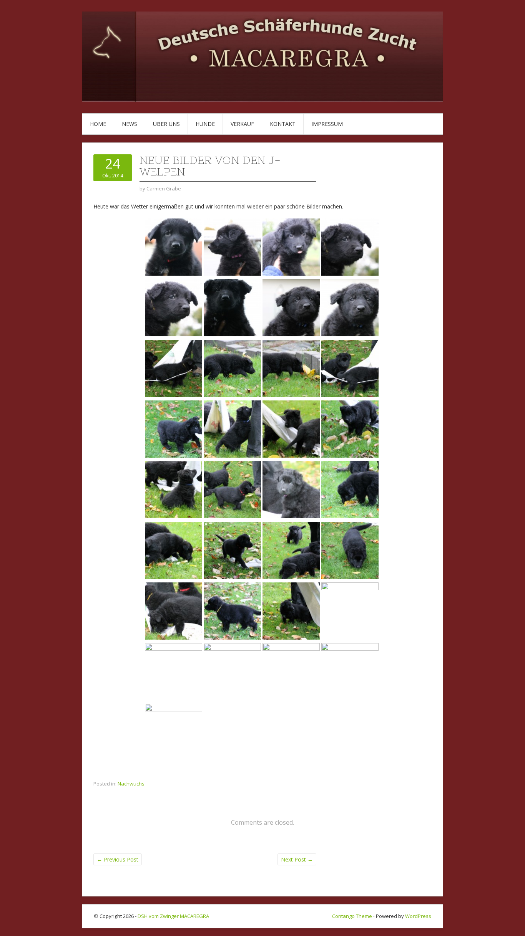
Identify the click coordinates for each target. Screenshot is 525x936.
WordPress (418, 916)
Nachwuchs (131, 783)
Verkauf (242, 123)
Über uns (166, 123)
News (129, 123)
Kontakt (283, 123)
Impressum (327, 123)
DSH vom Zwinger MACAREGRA (173, 916)
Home (98, 123)
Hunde (205, 123)
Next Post (297, 859)
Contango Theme (352, 916)
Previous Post (117, 859)
